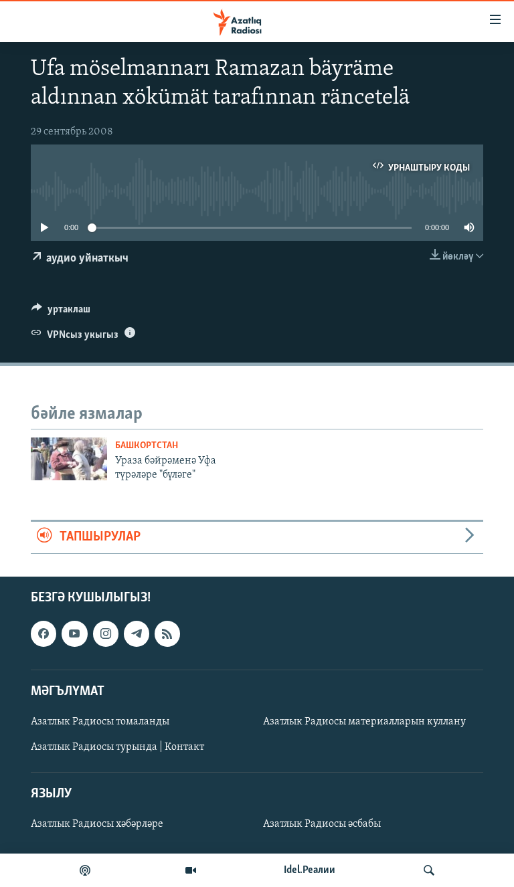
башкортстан (146, 446)
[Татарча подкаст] (85, 870)
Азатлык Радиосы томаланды (100, 721)
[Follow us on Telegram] (136, 633)
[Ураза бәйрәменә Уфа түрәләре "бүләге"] (69, 458)
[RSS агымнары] (167, 633)
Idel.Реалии (309, 870)
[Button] (60, 312)
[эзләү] (429, 870)
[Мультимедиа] (191, 870)
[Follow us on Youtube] (74, 633)
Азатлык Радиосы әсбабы (322, 824)
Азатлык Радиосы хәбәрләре (97, 824)
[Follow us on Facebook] (43, 633)
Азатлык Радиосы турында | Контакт (117, 747)
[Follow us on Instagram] (105, 633)
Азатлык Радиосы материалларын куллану (364, 721)
